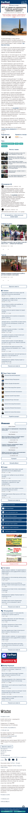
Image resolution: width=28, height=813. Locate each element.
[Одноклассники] (6, 137)
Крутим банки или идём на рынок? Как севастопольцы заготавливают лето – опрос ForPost (13, 348)
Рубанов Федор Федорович (12, 379)
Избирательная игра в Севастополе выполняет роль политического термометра (14, 453)
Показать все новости (14, 366)
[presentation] (3, 249)
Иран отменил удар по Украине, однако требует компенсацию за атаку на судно (17, 162)
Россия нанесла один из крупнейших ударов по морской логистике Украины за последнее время (17, 167)
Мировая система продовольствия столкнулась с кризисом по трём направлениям (11, 482)
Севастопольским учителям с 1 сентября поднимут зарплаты (13, 329)
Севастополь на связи (9, 504)
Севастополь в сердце (11, 516)
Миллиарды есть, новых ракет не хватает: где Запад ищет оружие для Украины (17, 158)
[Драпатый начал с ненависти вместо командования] (4, 170)
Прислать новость (14, 286)
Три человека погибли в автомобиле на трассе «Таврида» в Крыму (12, 305)
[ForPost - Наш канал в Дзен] (19, 760)
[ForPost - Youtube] (13, 760)
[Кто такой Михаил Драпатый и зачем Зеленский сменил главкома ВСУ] (4, 175)
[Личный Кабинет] (22, 1)
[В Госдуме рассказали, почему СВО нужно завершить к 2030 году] (4, 152)
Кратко (2, 753)
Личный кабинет (14, 463)
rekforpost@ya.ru (5, 801)
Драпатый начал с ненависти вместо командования (17, 171)
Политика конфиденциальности (11, 810)
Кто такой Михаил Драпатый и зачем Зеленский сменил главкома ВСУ (17, 176)
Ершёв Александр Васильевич (13, 404)
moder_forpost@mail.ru (10, 727)
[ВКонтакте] (2, 137)
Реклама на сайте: (5, 794)
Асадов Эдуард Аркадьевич (12, 383)
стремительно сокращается (9, 129)
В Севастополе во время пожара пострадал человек (13, 310)
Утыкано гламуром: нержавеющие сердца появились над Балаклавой (12, 445)
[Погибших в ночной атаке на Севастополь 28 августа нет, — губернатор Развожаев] (14, 225)
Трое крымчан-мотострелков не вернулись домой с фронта (13, 316)
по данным (16, 108)
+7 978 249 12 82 (5, 730)
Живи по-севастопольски (11, 527)
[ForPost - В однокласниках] (16, 760)
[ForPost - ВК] (9, 760)
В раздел (13, 458)
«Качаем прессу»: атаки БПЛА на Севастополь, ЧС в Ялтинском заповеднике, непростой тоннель (14, 323)
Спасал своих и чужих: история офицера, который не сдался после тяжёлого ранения (13, 341)
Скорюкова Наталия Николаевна (13, 391)
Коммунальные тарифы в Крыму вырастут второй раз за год (13, 360)
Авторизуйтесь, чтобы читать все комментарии (14, 215)
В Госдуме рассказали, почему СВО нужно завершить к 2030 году (16, 153)
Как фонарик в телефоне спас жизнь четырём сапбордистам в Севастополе (14, 299)
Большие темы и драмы (11, 523)
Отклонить (6, 811)
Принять (19, 811)
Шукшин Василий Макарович (12, 375)
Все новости (4, 749)
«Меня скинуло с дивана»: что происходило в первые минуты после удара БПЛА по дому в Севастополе (14, 571)
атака (23, 239)
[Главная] (5, 2)
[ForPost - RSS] (6, 760)
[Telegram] (9, 137)
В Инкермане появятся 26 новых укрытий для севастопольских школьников (13, 293)
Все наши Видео (9, 508)
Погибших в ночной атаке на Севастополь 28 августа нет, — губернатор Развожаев (14, 243)
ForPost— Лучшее (15, 763)
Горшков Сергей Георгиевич (12, 395)
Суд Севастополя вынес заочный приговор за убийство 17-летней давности (14, 354)
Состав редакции (5, 755)
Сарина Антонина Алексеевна (12, 412)
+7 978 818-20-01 (5, 799)
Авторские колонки (6, 750)
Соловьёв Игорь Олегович (12, 399)
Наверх (23, 807)
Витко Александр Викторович (13, 387)
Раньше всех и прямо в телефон (13, 520)
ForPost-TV (3, 752)
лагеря (23, 270)
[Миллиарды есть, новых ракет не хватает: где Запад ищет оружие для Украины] (4, 157)
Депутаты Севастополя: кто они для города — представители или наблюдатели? (13, 437)
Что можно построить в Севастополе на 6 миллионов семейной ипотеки (13, 335)
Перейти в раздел (14, 416)
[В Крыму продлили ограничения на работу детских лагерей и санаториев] (14, 256)
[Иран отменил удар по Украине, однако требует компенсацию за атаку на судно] (4, 161)
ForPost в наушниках (10, 531)
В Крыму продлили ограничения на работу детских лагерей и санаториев (13, 274)
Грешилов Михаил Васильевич (13, 408)
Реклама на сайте (5, 716)
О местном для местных (11, 512)
